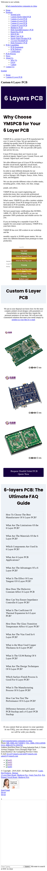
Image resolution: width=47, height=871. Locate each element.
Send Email (5, 790)
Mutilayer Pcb (23, 777)
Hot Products (6, 773)
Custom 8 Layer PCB (19, 25)
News (8, 56)
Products (9, 12)
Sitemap (15, 773)
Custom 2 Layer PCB (19, 19)
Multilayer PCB (17, 28)
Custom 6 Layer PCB (19, 23)
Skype (3, 792)
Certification (15, 52)
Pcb (43, 775)
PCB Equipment (17, 47)
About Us (9, 58)
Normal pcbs (15, 15)
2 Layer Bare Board (8, 775)
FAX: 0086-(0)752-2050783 (12, 745)
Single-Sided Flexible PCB (21, 38)
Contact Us (10, 67)
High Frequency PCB (19, 43)
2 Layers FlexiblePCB (19, 41)
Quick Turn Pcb (35, 775)
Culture (13, 65)
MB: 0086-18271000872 (15, 743)
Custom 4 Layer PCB (19, 21)
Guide (40, 771)
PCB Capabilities (12, 45)
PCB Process (11, 54)
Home (8, 10)
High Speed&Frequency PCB (22, 30)
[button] (23, 472)
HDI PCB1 (15, 34)
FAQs (13, 62)
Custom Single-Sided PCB (21, 17)
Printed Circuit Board (9, 777)
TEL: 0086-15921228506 (35, 743)
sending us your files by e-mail (23, 320)
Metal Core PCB (17, 36)
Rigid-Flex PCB (17, 32)
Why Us (14, 60)
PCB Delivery (16, 49)
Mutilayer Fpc (22, 775)
